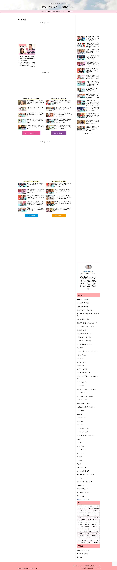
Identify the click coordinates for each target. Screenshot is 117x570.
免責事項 (79, 557)
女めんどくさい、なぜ (83, 499)
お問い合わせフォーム (83, 550)
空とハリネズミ (88, 271)
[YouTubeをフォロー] (88, 289)
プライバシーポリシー (83, 554)
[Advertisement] (45, 33)
